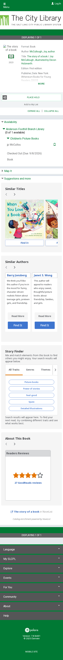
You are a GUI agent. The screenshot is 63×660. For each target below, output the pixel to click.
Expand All (34, 111)
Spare (31, 401)
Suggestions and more (17, 178)
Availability (10, 122)
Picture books (31, 382)
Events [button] (7, 577)
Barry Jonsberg (17, 275)
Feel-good (31, 395)
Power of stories (31, 388)
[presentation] (24, 219)
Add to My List (31, 104)
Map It (8, 171)
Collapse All (51, 111)
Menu (6, 7)
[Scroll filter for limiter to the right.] (55, 370)
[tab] (14, 370)
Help (6, 615)
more (41, 84)
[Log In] (52, 3)
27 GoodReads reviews (28, 482)
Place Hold (33, 97)
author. (42, 51)
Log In (58, 3)
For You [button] (7, 587)
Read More (18, 316)
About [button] (6, 606)
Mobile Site (31, 651)
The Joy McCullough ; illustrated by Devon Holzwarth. (38, 60)
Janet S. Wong (43, 275)
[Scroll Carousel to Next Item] (14, 194)
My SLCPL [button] (9, 559)
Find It (25, 242)
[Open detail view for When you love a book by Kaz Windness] (24, 219)
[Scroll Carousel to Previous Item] (6, 194)
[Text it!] (54, 144)
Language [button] (9, 549)
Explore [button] (7, 568)
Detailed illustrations (31, 408)
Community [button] (9, 596)
